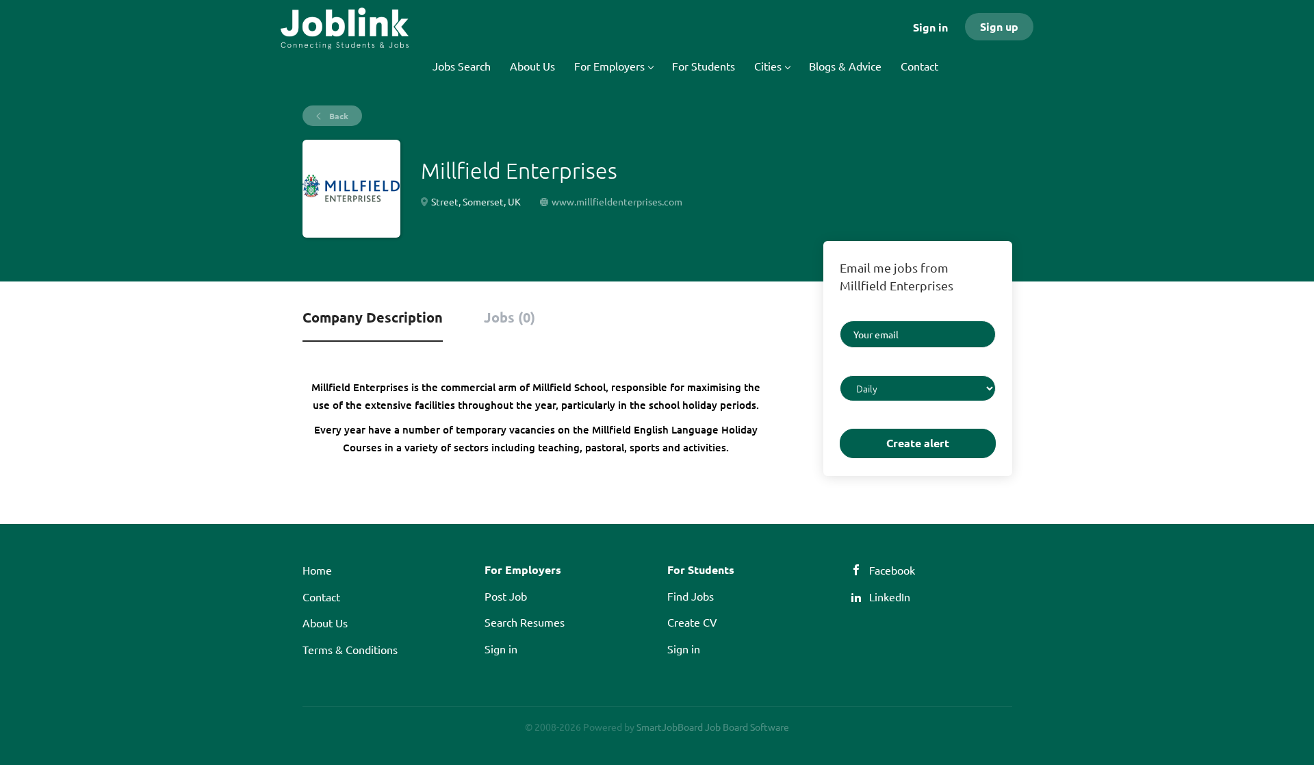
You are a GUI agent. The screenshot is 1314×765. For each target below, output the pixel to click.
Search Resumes (525, 622)
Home (317, 570)
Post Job (506, 596)
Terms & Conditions (350, 649)
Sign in (930, 27)
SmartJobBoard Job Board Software (712, 726)
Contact (321, 596)
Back (337, 115)
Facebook (892, 570)
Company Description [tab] (372, 317)
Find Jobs (690, 596)
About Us (325, 622)
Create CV (692, 622)
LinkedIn (889, 596)
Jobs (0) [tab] (509, 317)
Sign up (999, 26)
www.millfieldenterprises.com (617, 201)
